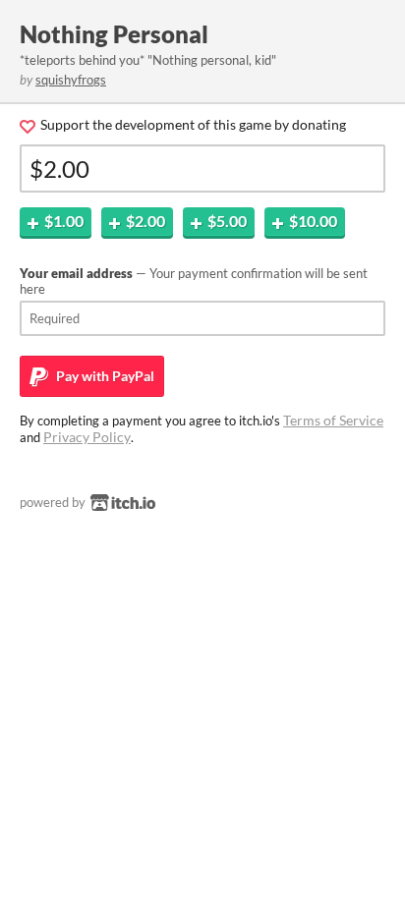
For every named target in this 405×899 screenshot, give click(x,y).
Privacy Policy (87, 436)
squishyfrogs (70, 79)
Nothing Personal (114, 34)
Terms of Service (333, 420)
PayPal (103, 375)
